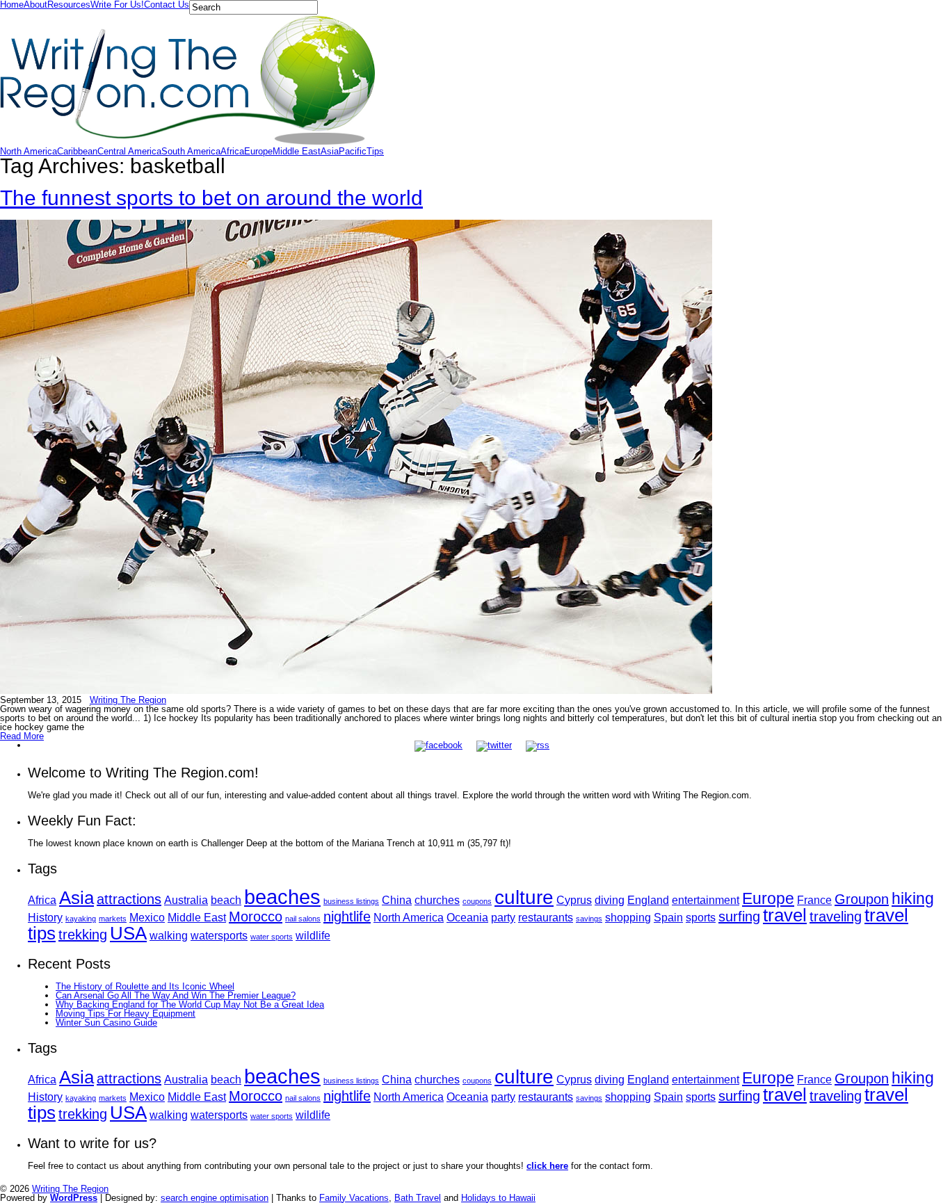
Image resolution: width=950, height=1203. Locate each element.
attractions (129, 899)
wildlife (313, 935)
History (45, 917)
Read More (22, 736)
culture (524, 897)
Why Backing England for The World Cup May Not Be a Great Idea (190, 1004)
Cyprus (574, 900)
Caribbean (77, 151)
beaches (282, 896)
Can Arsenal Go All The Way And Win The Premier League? (176, 995)
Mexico (147, 917)
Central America (129, 151)
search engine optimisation (214, 1198)
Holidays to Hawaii (498, 1198)
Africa (232, 151)
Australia (186, 900)
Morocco (255, 916)
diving (610, 900)
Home (12, 4)
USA (128, 933)
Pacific (353, 151)
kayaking (80, 918)
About (35, 4)
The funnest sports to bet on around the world (211, 197)
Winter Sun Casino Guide (106, 1022)
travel (785, 915)
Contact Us (166, 4)
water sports (271, 936)
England (648, 900)
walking (169, 935)
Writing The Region (128, 700)
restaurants (545, 917)
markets (113, 918)
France (814, 900)
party (503, 917)
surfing (739, 916)
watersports (219, 935)
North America (28, 151)
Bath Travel (417, 1198)
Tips (375, 151)
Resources (68, 4)
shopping (628, 917)
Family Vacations (354, 1198)
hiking (913, 898)
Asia (330, 151)
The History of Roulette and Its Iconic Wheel (145, 986)
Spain (668, 917)
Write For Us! (117, 4)
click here (547, 1166)
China (397, 900)
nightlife (347, 916)
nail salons (303, 918)
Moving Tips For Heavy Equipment (125, 1013)
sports (701, 917)
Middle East (297, 151)
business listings (351, 901)
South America (190, 151)
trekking (82, 934)
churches (437, 900)
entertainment (705, 900)
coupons (477, 901)
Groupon (862, 899)
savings (589, 918)
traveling (836, 916)
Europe (258, 151)
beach (226, 900)
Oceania (467, 917)
